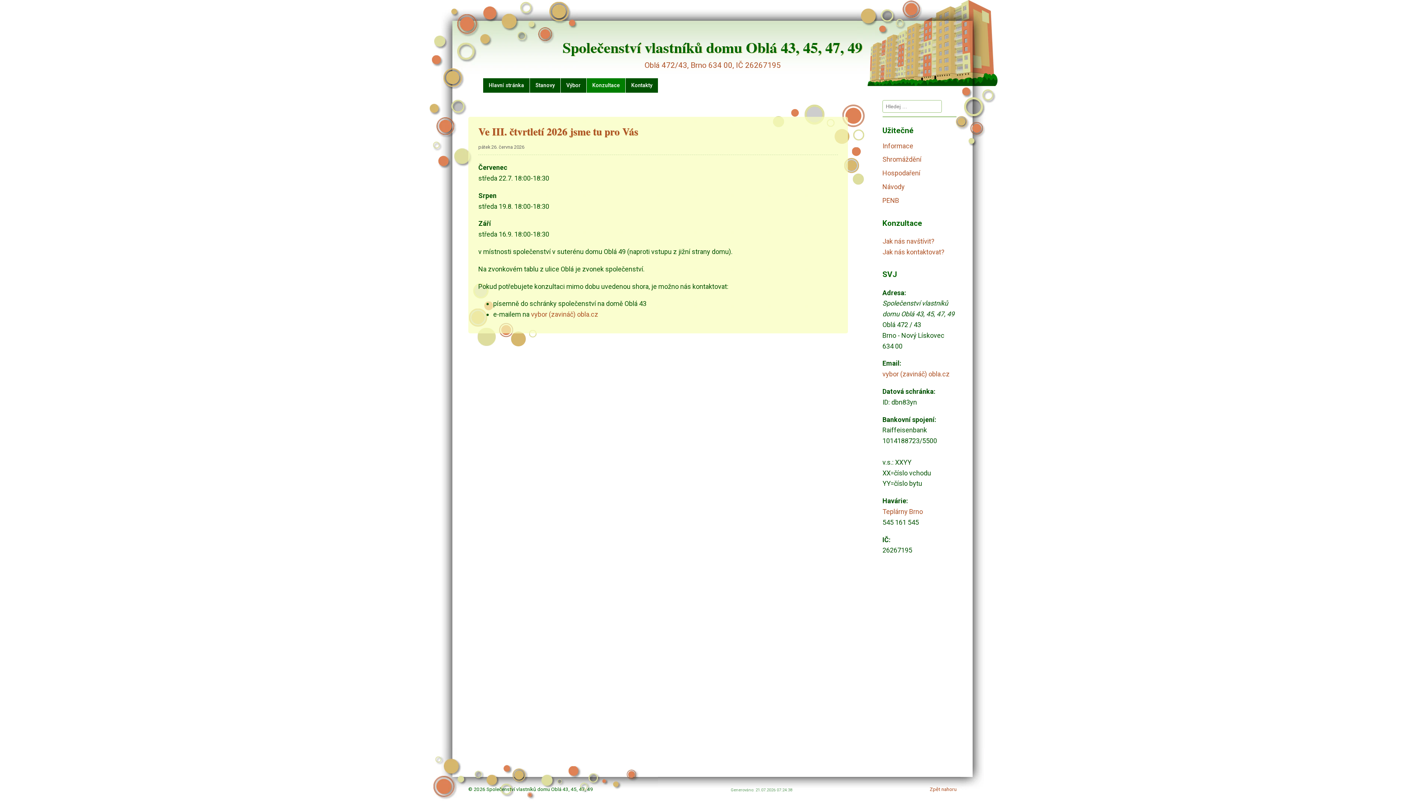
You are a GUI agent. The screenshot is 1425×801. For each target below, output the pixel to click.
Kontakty (641, 85)
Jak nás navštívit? (908, 241)
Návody (893, 187)
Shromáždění (901, 159)
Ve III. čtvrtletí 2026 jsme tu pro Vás (558, 131)
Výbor (573, 85)
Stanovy (545, 85)
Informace (897, 146)
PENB (890, 200)
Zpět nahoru (943, 789)
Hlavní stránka (506, 85)
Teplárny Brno (902, 511)
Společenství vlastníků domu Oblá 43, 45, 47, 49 (712, 47)
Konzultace (606, 85)
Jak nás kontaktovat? (913, 252)
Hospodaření (901, 173)
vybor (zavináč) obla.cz (564, 314)
